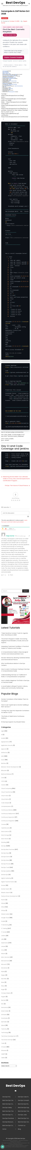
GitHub (3, 903)
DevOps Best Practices (7, 849)
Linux (2, 950)
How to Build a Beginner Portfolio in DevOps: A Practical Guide (15, 681)
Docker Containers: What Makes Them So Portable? (14, 700)
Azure (2, 760)
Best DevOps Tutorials (24, 1118)
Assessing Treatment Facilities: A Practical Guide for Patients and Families (15, 647)
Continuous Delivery (7, 810)
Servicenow (4, 1007)
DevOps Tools (5, 867)
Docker (3, 885)
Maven (3, 953)
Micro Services (5, 957)
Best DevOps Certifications (24, 1122)
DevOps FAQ (6, 1097)
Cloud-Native (5, 799)
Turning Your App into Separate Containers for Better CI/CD (15, 711)
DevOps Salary (7, 1107)
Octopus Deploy (6, 993)
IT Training (4, 928)
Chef (2, 777)
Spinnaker (4, 1022)
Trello (2, 1043)
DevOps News (5, 860)
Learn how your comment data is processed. (14, 521)
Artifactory (4, 752)
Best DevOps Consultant (9, 1125)
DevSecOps (4, 874)
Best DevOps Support (24, 1107)
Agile (2, 731)
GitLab (3, 907)
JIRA (2, 939)
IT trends (3, 932)
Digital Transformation (7, 882)
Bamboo (3, 763)
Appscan (3, 749)
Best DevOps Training (24, 1111)
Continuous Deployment (8, 813)
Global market (5, 914)
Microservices (5, 961)
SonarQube (4, 1018)
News (2, 982)
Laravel (3, 946)
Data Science (5, 831)
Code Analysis (5, 803)
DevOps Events (5, 856)
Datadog (3, 842)
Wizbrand (24, 1143)
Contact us (21, 1125)
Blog (19, 1129)
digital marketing (6, 878)
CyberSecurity (5, 828)
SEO (2, 1004)
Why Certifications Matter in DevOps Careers (13, 664)
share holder (4, 1011)
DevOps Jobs (22, 1115)
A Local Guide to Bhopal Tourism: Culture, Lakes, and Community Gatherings (14, 687)
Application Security (7, 745)
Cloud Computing (6, 788)
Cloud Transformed (7, 792)
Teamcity (4, 1029)
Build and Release (6, 774)
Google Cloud (5, 917)
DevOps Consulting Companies (24, 1100)
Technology (4, 1032)
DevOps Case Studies (24, 1097)
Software (3, 1014)
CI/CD (3, 781)
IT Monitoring (5, 925)
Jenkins (3, 935)
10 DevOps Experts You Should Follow (13, 722)
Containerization (6, 806)
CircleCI (3, 785)
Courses (3, 824)
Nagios (3, 975)
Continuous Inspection (7, 817)
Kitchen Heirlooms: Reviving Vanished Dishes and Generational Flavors (15, 659)
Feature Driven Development (9, 896)
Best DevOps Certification (9, 1100)
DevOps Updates (6, 871)
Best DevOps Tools (8, 1115)
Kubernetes (4, 943)
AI (1, 734)
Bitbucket (4, 770)
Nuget (3, 989)
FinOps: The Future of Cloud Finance (16, 485)
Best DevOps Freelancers (24, 1104)
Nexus (3, 986)
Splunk (3, 1025)
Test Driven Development (8, 1036)
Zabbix (3, 1057)
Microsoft (4, 964)
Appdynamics (5, 742)
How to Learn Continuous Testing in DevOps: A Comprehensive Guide (15, 670)
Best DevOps (15, 3)
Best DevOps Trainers (9, 1111)
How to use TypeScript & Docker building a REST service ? (15, 706)
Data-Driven (4, 839)
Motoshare (4, 968)
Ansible (3, 738)
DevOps (4, 18)
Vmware (3, 1047)
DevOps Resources (8, 1122)
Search (26, 591)
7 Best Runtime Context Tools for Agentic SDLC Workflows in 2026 (14, 634)
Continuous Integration (8, 821)
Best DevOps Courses (9, 1104)
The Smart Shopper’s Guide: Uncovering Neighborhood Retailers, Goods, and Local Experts (14, 640)
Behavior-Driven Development (10, 767)
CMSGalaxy (15, 1140)
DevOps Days (5, 853)
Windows (3, 1050)
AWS (2, 756)
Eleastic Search (5, 892)
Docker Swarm (5, 889)
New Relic (4, 979)
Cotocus (27, 1145)
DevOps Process (6, 864)
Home (4, 1129)
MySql (3, 971)
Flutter (3, 900)
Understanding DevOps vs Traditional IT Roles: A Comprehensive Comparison (14, 676)
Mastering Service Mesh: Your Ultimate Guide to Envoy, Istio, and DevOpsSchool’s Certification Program (16, 479)
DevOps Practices (8, 1118)
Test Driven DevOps (7, 1040)
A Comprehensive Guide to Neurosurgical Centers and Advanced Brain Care (14, 653)
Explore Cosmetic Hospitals (13, 57)
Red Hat (3, 1000)
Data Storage (5, 835)
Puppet (3, 996)
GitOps (3, 910)
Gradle (3, 921)
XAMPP (3, 1054)
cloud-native (5, 795)
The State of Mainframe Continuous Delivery (12, 717)
